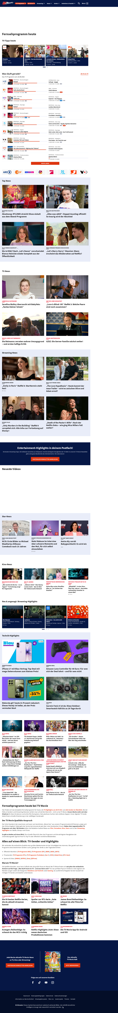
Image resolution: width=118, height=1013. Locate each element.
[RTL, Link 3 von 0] (29, 172)
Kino (63, 828)
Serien (56, 3)
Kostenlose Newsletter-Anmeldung (45, 459)
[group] (45, 55)
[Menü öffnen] (87, 3)
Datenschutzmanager (61, 996)
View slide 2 (46, 629)
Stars (67, 828)
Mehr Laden (45, 163)
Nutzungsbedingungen (38, 996)
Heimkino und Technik (35, 871)
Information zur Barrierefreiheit (24, 999)
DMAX (17, 858)
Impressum (26, 996)
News (48, 3)
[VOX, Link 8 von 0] (84, 172)
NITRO (23, 858)
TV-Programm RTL (19, 855)
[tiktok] (39, 982)
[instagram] (52, 982)
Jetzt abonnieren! (72, 965)
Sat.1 (47, 855)
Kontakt (73, 999)
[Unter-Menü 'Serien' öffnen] (59, 3)
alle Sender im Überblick (74, 810)
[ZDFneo (34, 858)
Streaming (40, 3)
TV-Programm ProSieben (35, 855)
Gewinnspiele (59, 999)
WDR (47, 852)
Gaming (50, 871)
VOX (51, 855)
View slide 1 (43, 629)
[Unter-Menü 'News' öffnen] (51, 3)
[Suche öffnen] (79, 3)
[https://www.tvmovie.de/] (8, 3)
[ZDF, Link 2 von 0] (18, 172)
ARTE (57, 852)
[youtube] (46, 982)
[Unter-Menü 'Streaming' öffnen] (44, 3)
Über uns (51, 999)
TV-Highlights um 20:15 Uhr (53, 810)
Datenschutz (49, 996)
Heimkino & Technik (68, 3)
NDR (52, 852)
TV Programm (20, 3)
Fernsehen (57, 828)
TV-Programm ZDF (38, 852)
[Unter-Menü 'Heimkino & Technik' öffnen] (74, 3)
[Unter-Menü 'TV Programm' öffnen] (25, 3)
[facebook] (33, 982)
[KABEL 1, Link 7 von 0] (73, 172)
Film (51, 828)
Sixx (28, 858)
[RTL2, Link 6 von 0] (62, 172)
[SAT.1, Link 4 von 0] (40, 172)
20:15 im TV (31, 3)
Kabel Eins (58, 855)
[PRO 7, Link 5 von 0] (51, 172)
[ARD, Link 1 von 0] (7, 172)
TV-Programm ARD (24, 852)
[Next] (87, 172)
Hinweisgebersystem (41, 999)
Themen (66, 999)
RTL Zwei (66, 855)
